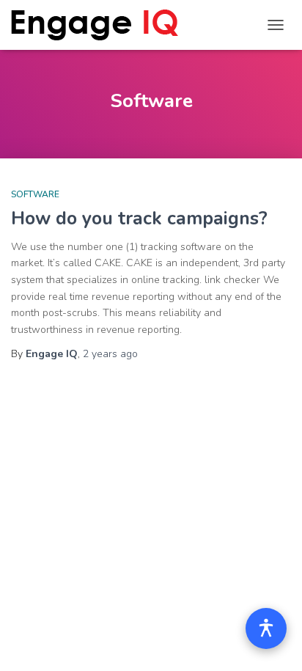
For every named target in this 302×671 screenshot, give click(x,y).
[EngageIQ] (100, 25)
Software (35, 194)
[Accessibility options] (266, 628)
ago (110, 354)
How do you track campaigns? (139, 218)
